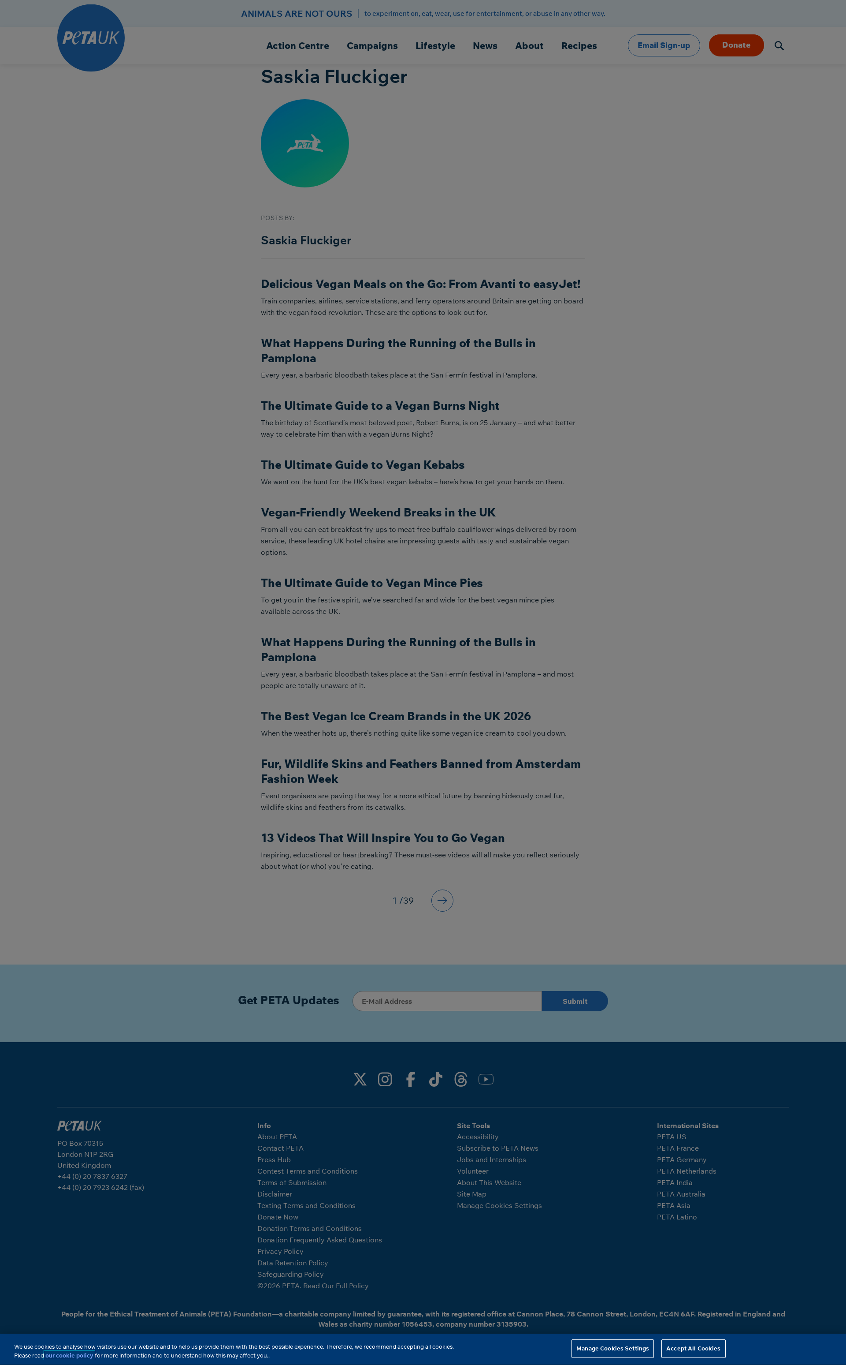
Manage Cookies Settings (612, 1348)
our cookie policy (69, 1355)
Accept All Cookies (693, 1348)
